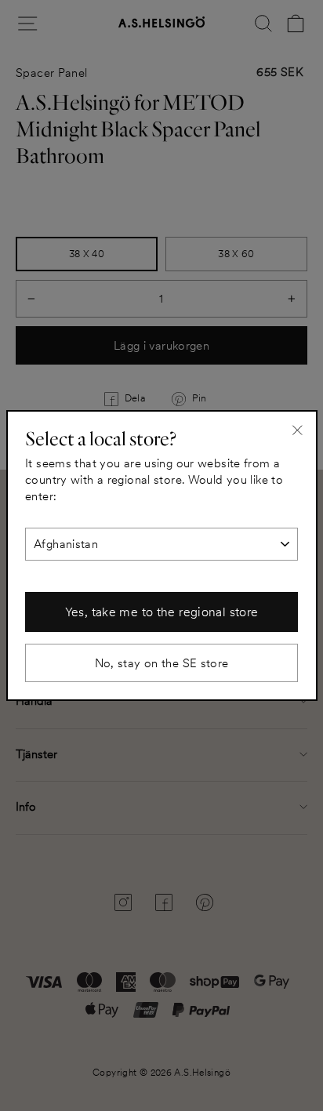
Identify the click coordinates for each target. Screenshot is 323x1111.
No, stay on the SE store (162, 662)
